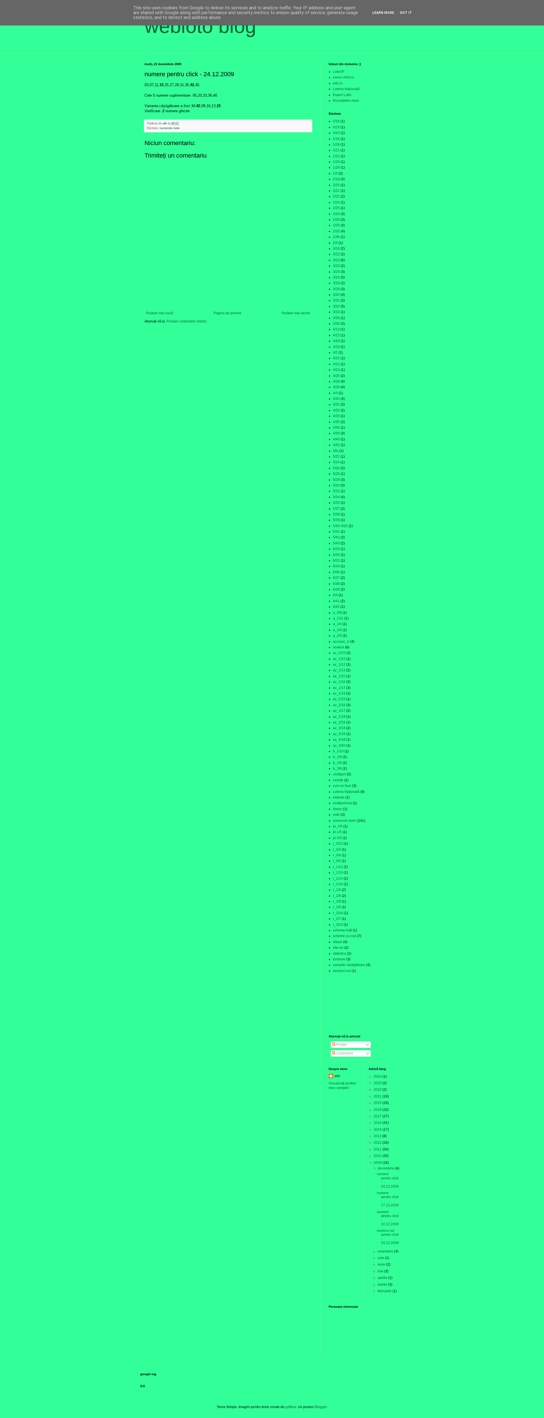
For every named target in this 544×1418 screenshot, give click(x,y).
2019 (378, 1110)
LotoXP (338, 72)
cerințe (338, 780)
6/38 (336, 584)
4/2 (335, 352)
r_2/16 (338, 913)
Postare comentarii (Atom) (187, 321)
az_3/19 (339, 734)
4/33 (336, 416)
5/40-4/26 (340, 526)
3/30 (336, 295)
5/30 (336, 485)
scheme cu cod (344, 936)
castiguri (339, 774)
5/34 (336, 497)
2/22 (336, 196)
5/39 (336, 520)
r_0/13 (338, 844)
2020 (378, 1103)
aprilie (383, 1278)
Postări (341, 1044)
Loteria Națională (346, 89)
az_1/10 (339, 659)
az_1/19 (339, 693)
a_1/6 (337, 630)
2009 (378, 1163)
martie (383, 1285)
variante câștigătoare (349, 965)
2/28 (336, 220)
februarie (385, 1291)
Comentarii (344, 1053)
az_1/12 (339, 664)
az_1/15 (339, 676)
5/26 (336, 468)
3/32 (336, 306)
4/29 (336, 387)
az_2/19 (339, 722)
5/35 (336, 503)
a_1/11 (338, 618)
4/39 (336, 433)
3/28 (336, 283)
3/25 (336, 272)
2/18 (336, 179)
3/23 (336, 260)
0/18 (336, 121)
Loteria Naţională (346, 792)
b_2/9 (337, 763)
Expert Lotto (342, 95)
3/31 (336, 300)
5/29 (336, 480)
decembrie (386, 1168)
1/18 (336, 145)
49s (336, 451)
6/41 (336, 601)
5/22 (336, 456)
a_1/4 (337, 624)
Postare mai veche (296, 313)
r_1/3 (337, 890)
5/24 (336, 462)
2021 (378, 1096)
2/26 (336, 214)
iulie (381, 1258)
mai (381, 1271)
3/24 (336, 266)
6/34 (336, 566)
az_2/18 (339, 717)
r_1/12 (338, 867)
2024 (378, 1077)
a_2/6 (337, 636)
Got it (406, 13)
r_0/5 (337, 861)
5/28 (336, 474)
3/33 (336, 312)
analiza (338, 647)
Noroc (337, 809)
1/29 (336, 167)
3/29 (336, 289)
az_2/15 (339, 699)
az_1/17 (339, 688)
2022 (378, 1090)
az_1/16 (339, 682)
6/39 (336, 589)
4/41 (336, 445)
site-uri (338, 948)
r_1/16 (338, 884)
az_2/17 (339, 711)
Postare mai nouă (159, 313)
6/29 (336, 549)
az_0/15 (339, 653)
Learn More (383, 13)
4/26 (336, 376)
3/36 (336, 318)
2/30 (336, 231)
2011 (378, 1149)
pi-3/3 (337, 838)
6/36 (336, 572)
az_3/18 (339, 728)
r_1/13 (338, 872)
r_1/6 (337, 896)
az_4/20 (339, 746)
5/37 (336, 509)
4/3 (335, 393)
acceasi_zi (341, 642)
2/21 (336, 191)
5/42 (336, 537)
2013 (378, 1136)
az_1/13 (339, 670)
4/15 (336, 335)
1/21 (336, 150)
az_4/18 (339, 740)
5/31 (336, 491)
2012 (378, 1143)
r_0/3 (337, 850)
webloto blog (200, 26)
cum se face (342, 786)
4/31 (336, 404)
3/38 (336, 324)
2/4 (335, 243)
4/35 (336, 422)
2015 (378, 1130)
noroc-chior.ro (343, 77)
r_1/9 (337, 907)
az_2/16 (339, 705)
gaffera (290, 1407)
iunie (382, 1264)
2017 (378, 1116)
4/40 (336, 439)
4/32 (336, 410)
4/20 (336, 358)
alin (337, 1076)
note (336, 815)
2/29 (336, 225)
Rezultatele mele (346, 101)
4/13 (336, 329)
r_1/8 (337, 901)
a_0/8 (337, 613)
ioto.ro (338, 83)
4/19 (336, 347)
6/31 (336, 560)
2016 (378, 1123)
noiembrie (386, 1251)
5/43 (336, 543)
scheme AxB (342, 930)
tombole (339, 959)
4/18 (336, 341)
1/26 (336, 162)
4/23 (336, 370)
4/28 (336, 381)
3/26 (336, 277)
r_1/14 (338, 878)
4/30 (336, 399)
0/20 (336, 133)
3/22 (336, 254)
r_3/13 (338, 925)
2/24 (336, 202)
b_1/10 (338, 751)
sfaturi (337, 942)
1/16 (336, 139)
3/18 (336, 249)
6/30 (336, 555)
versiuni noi (342, 971)
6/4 (335, 595)
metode (339, 797)
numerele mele (170, 128)
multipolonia (342, 803)
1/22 (336, 156)
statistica (339, 954)
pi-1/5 (337, 832)
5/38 (336, 514)
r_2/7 (337, 919)
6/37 (336, 578)
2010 (378, 1156)
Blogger (321, 1407)
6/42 (336, 607)
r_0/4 (337, 855)
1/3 (335, 173)
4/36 (336, 428)
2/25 (336, 208)
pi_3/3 (338, 826)
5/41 (336, 532)
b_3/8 (337, 768)
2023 (378, 1083)
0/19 (336, 127)
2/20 (336, 185)
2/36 (336, 237)
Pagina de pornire (227, 313)
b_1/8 (337, 757)
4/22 (336, 364)
